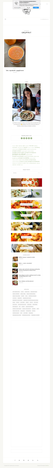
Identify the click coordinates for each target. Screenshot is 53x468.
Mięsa (14, 302)
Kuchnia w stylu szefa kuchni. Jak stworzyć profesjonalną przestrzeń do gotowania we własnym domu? (29, 270)
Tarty (38, 308)
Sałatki (23, 306)
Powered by (16, 7)
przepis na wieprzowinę (30, 159)
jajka (24, 145)
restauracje (14, 163)
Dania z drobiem (16, 293)
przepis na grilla (24, 151)
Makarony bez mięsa (27, 298)
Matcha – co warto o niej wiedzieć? (25, 263)
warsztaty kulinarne (32, 163)
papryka (25, 147)
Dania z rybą (23, 293)
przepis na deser (16, 151)
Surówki (33, 308)
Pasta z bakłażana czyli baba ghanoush (26, 281)
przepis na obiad (18, 154)
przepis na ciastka (15, 149)
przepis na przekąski (17, 156)
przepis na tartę (21, 159)
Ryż (19, 306)
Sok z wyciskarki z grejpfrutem (15, 70)
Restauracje (15, 306)
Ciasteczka (27, 291)
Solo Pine (47, 465)
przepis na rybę (36, 156)
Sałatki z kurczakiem (17, 308)
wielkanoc (38, 163)
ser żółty (24, 163)
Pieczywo (36, 302)
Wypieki (33, 310)
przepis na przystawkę (28, 156)
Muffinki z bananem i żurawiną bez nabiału (27, 257)
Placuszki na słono (22, 304)
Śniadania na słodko (17, 315)
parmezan (29, 147)
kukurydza (27, 145)
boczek (13, 145)
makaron (35, 145)
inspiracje (20, 145)
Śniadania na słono (26, 315)
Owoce (31, 302)
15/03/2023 (15, 72)
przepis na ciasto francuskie (31, 149)
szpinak (27, 163)
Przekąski (29, 304)
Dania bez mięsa (34, 291)
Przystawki (35, 304)
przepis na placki (29, 154)
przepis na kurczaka (18, 152)
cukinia (16, 145)
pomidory (37, 147)
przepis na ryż (15, 158)
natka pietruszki (20, 147)
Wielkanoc (23, 310)
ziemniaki (18, 164)
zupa (22, 164)
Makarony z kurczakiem (17, 300)
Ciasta (22, 291)
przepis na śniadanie (33, 161)
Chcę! (36, 7)
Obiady (27, 302)
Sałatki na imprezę (29, 306)
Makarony (20, 298)
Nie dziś (28, 7)
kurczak (31, 145)
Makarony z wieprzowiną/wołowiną (31, 300)
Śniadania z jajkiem (35, 315)
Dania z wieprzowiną (31, 293)
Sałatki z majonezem (26, 308)
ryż (16, 163)
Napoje (14, 68)
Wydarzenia (28, 310)
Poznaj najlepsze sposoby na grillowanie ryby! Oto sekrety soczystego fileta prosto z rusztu (30, 276)
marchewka (14, 147)
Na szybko (23, 302)
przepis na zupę (23, 161)
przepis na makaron (30, 152)
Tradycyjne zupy (16, 310)
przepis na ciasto (22, 149)
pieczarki (32, 147)
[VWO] (19, 7)
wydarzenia (14, 164)
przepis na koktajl (31, 151)
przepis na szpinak (15, 159)
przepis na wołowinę (15, 161)
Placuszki (15, 304)
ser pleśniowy (20, 163)
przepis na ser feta (32, 158)
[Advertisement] (26, 383)
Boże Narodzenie (16, 291)
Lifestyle (14, 298)
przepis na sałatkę (23, 158)
